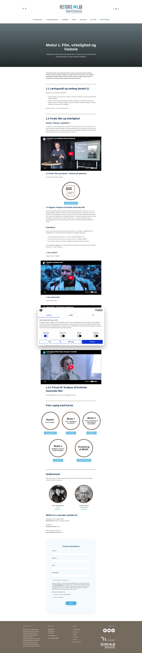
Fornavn (54, 550)
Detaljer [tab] (71, 315)
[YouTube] (116, 9)
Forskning (83, 19)
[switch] (63, 336)
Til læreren (75, 632)
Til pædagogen (37, 19)
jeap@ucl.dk (84, 509)
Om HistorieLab (105, 19)
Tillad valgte (71, 341)
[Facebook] (113, 9)
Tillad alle (92, 341)
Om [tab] (93, 315)
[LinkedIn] (118, 9)
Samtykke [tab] (48, 315)
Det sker (93, 19)
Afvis (49, 341)
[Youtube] (109, 630)
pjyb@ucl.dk (58, 509)
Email (53, 565)
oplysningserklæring (58, 584)
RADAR (74, 19)
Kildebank (65, 19)
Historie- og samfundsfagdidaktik (62, 594)
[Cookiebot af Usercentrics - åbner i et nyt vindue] (96, 310)
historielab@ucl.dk (52, 635)
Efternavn (54, 558)
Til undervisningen (52, 19)
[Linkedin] (113, 630)
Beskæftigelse (55, 572)
